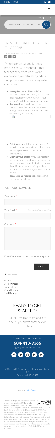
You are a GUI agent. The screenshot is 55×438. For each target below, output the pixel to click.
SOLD (49, 18)
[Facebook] (13, 354)
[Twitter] (20, 354)
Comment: (9, 224)
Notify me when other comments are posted (28, 256)
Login (16, 2)
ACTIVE (39, 18)
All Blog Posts (11, 283)
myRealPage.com (31, 390)
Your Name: (10, 196)
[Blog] (41, 354)
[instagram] (27, 354)
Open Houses (11, 290)
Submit (42, 266)
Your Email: (10, 210)
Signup (7, 2)
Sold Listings (10, 293)
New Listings (10, 287)
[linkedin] (34, 354)
